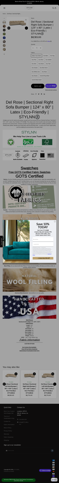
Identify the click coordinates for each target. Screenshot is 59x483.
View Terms (49, 253)
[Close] (55, 221)
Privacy (34, 255)
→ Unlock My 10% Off (43, 258)
